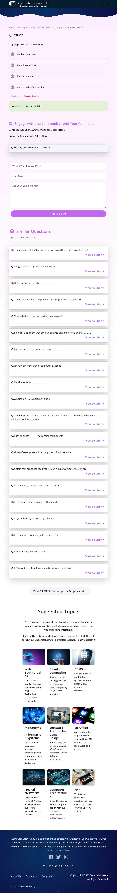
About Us (16, 876)
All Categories (24, 27)
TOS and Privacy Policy (23, 886)
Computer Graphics (41, 27)
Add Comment (58, 213)
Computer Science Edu (33, 4)
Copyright (47, 876)
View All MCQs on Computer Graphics (56, 591)
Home (11, 27)
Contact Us (31, 876)
